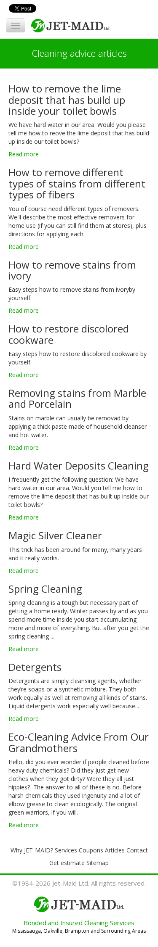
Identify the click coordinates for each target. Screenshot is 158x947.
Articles (115, 850)
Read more (23, 154)
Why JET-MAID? (32, 850)
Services (66, 850)
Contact (137, 850)
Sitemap (97, 863)
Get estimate (67, 863)
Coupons (91, 850)
